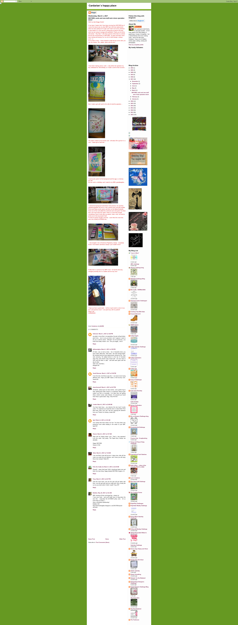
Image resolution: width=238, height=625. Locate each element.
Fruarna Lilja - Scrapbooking (139, 438)
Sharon (95, 434)
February (135, 96)
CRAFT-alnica (134, 325)
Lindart (95, 404)
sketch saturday (135, 570)
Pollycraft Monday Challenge (139, 529)
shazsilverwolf (97, 387)
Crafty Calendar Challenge (138, 346)
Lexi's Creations (135, 478)
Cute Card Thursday (136, 390)
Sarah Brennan (97, 373)
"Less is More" (135, 253)
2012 (132, 110)
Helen (94, 453)
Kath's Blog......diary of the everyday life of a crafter (138, 466)
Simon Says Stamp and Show (139, 549)
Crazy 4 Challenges (136, 379)
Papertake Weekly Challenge (139, 505)
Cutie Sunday (134, 401)
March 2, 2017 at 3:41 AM (103, 420)
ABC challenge (135, 264)
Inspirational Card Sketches (139, 454)
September (135, 83)
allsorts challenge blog (137, 267)
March (134, 90)
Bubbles (95, 493)
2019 (132, 74)
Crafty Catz (134, 368)
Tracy (94, 479)
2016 (132, 101)
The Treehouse (135, 620)
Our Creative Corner (136, 492)
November (135, 81)
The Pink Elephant (136, 609)
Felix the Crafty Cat (98, 467)
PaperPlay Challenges (137, 503)
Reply (94, 344)
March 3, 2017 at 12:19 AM (111, 467)
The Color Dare (135, 598)
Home (107, 539)
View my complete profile (136, 44)
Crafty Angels (134, 336)
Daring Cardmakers (136, 405)
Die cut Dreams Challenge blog (139, 416)
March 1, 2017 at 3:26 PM (106, 333)
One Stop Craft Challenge (138, 481)
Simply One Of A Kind (137, 560)
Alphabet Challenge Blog (138, 278)
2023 (132, 70)
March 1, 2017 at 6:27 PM (109, 387)
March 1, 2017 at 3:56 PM (108, 349)
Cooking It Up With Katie (138, 311)
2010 (132, 114)
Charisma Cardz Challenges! (139, 300)
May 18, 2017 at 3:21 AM (105, 493)
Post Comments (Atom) (102, 542)
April (94, 420)
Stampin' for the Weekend (138, 578)
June (133, 86)
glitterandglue (97, 349)
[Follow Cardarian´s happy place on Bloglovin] (139, 20)
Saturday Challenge (136, 545)
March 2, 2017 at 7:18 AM (104, 453)
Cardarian (139, 26)
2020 (132, 72)
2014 (132, 105)
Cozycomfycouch (136, 314)
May (133, 88)
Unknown (95, 333)
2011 (132, 112)
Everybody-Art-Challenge (138, 427)
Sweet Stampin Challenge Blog (139, 587)
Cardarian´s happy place (102, 5)
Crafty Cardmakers (136, 357)
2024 (132, 68)
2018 (132, 77)
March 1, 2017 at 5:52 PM (109, 373)
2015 (132, 103)
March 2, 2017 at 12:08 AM (104, 404)
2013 (132, 108)
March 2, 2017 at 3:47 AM (105, 434)
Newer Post (91, 539)
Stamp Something (136, 574)
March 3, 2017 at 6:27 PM (103, 479)
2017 (132, 79)
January (134, 99)
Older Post (122, 539)
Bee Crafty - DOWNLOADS (138, 289)
